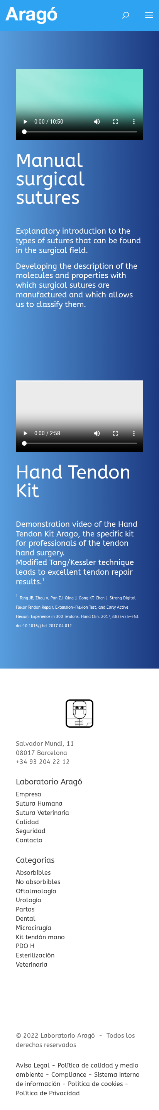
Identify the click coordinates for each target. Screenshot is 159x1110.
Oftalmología (36, 891)
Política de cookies (95, 1084)
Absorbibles (33, 872)
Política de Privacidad (48, 1093)
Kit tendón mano (40, 937)
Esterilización (35, 955)
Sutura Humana (39, 803)
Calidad (27, 822)
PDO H (25, 946)
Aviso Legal (33, 1065)
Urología (28, 900)
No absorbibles (38, 882)
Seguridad (31, 831)
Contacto (29, 840)
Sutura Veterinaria (42, 812)
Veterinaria (31, 964)
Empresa (28, 794)
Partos (25, 909)
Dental (26, 918)
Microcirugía (33, 928)
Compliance (68, 1074)
